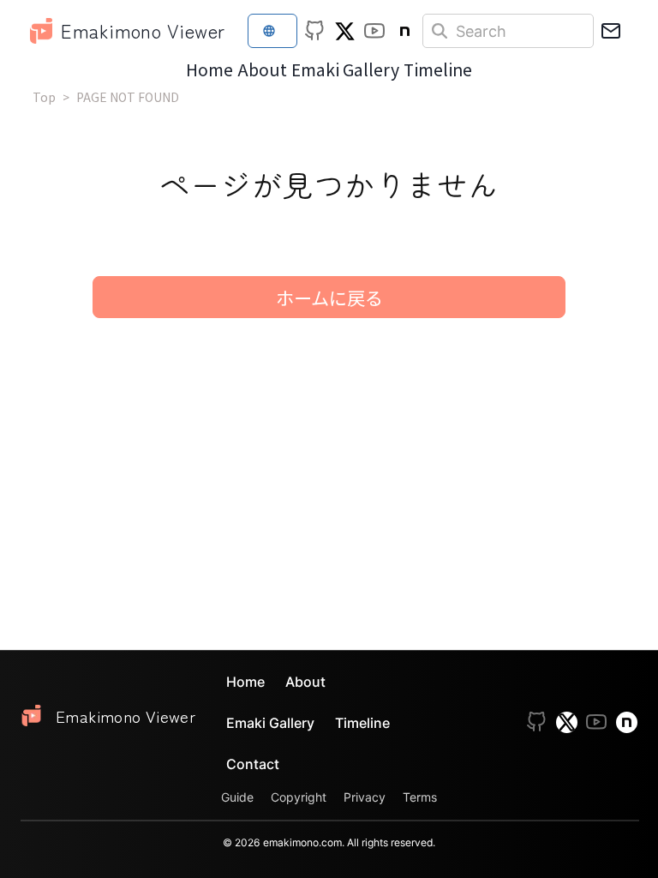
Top (44, 96)
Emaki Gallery (345, 69)
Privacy (365, 797)
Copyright (298, 797)
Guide (237, 797)
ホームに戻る (329, 297)
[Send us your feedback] (611, 31)
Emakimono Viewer (142, 30)
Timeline (438, 69)
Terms (420, 797)
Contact (252, 764)
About (262, 69)
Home (209, 69)
